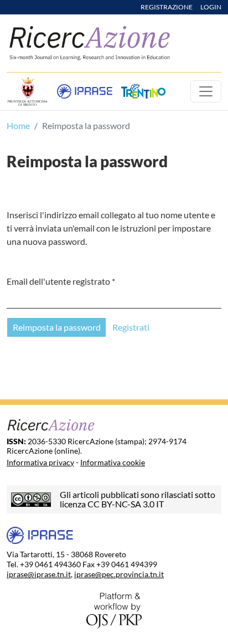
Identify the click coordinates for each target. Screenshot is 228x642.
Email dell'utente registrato (61, 280)
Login (210, 7)
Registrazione (167, 7)
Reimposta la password (57, 327)
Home (18, 125)
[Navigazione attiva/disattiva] (205, 91)
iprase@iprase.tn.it (39, 574)
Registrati (130, 327)
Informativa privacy (40, 462)
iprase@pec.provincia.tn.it (119, 574)
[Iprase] (84, 91)
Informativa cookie (112, 462)
